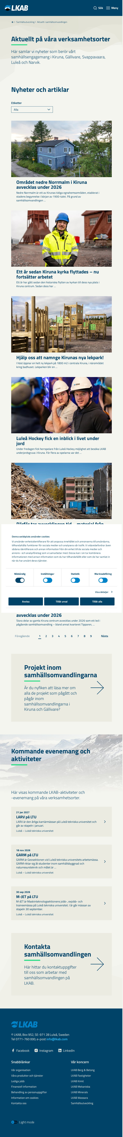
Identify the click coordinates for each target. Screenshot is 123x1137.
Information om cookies (24, 1098)
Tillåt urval (61, 601)
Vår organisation (20, 1070)
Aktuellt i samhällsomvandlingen (52, 22)
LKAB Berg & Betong (83, 1070)
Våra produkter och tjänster (27, 1075)
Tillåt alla (97, 601)
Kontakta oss (18, 1103)
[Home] (12, 22)
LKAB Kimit (77, 1081)
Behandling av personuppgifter (29, 1092)
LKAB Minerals (79, 1092)
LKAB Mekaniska (80, 1086)
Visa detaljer (101, 592)
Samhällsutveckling (25, 22)
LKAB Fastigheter (81, 1075)
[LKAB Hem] (16, 8)
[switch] (47, 580)
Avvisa (25, 601)
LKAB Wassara (79, 1098)
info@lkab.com (57, 1039)
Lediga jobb (18, 1081)
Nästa (104, 636)
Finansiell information (24, 1086)
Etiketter (16, 103)
